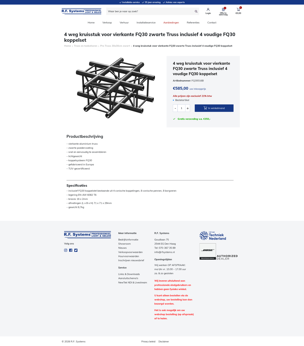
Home (91, 22)
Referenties (193, 22)
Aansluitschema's (128, 278)
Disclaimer (163, 341)
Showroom (124, 243)
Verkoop (107, 22)
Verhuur (124, 22)
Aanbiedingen (171, 22)
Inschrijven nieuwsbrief (131, 260)
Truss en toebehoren (85, 45)
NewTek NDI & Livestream (132, 282)
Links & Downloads (129, 274)
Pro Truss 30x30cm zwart (115, 45)
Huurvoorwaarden (128, 256)
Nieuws (122, 247)
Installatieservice (146, 22)
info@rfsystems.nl (164, 252)
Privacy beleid (148, 341)
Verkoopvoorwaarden (130, 252)
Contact (211, 22)
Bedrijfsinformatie (128, 239)
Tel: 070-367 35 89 (164, 247)
